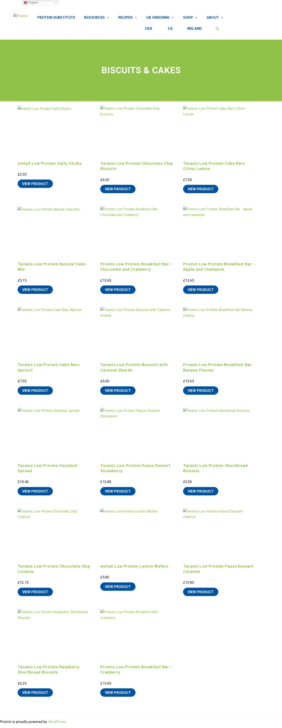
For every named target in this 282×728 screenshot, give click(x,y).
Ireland (194, 28)
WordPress (57, 722)
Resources (94, 17)
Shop (188, 17)
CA (170, 28)
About (213, 17)
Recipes (125, 17)
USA (148, 28)
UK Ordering (157, 17)
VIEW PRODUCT (35, 184)
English (32, 2)
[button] (217, 28)
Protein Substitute (56, 17)
